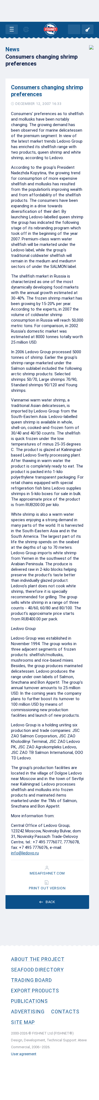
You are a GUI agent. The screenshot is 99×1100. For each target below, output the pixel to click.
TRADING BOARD (31, 980)
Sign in (88, 29)
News (13, 49)
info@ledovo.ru (25, 853)
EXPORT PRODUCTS (35, 990)
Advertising (28, 1011)
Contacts (65, 1011)
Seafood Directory (37, 970)
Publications (29, 1001)
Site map (23, 1022)
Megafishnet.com (47, 873)
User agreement (23, 1054)
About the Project (38, 959)
